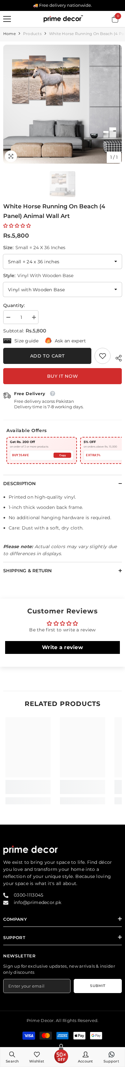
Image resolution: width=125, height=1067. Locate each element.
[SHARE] (116, 357)
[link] (103, 356)
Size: (34, 247)
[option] (62, 104)
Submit (97, 985)
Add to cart (47, 356)
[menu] (7, 19)
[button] (17, 226)
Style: (38, 275)
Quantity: (14, 305)
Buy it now (62, 376)
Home (9, 33)
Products (32, 33)
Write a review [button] (62, 647)
